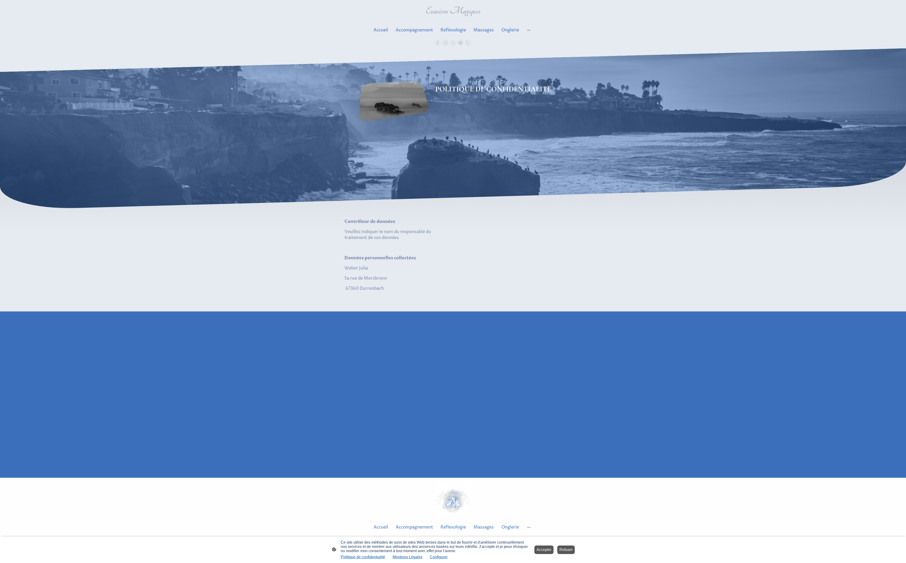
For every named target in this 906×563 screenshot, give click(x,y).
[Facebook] (438, 43)
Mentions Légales (407, 557)
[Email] (460, 43)
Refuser (566, 550)
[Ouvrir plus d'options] (529, 30)
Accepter (544, 550)
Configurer (439, 557)
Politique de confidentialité (363, 557)
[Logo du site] (452, 19)
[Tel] (468, 43)
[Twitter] (453, 43)
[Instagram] (445, 43)
